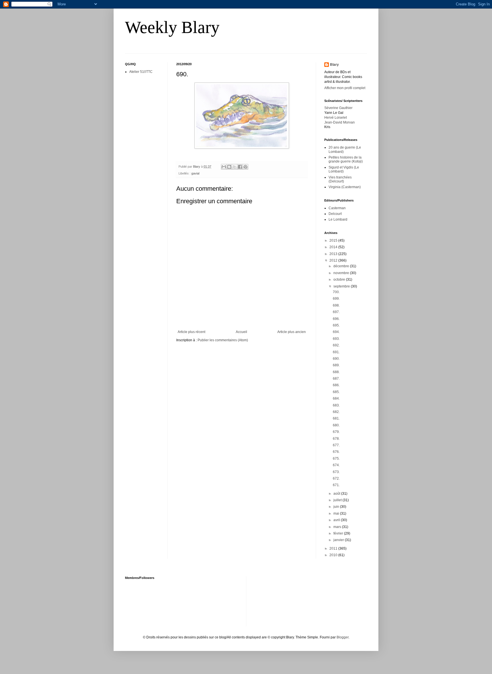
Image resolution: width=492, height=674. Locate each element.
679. (336, 432)
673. (336, 472)
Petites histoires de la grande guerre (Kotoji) (346, 159)
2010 (333, 555)
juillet (338, 500)
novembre (341, 273)
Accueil (241, 332)
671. (336, 485)
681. (336, 418)
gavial (195, 173)
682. (336, 412)
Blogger (342, 637)
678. (336, 439)
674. (336, 465)
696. (336, 319)
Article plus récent (191, 332)
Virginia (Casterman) (345, 187)
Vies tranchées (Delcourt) (340, 179)
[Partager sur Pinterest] (245, 167)
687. (336, 379)
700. (336, 292)
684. (336, 398)
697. (336, 312)
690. (336, 359)
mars (337, 527)
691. (336, 352)
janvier (339, 540)
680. (336, 425)
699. (336, 299)
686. (336, 385)
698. (336, 305)
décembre (341, 266)
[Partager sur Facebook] (240, 167)
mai (336, 513)
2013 (333, 254)
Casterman (337, 208)
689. (336, 365)
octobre (339, 279)
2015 (333, 241)
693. (336, 339)
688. (336, 372)
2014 (333, 247)
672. (336, 478)
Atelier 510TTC (141, 72)
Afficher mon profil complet (344, 88)
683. (336, 405)
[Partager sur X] (234, 167)
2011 (333, 548)
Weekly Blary (172, 27)
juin (336, 507)
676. (336, 452)
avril (337, 520)
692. (336, 345)
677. (336, 445)
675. (336, 459)
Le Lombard (338, 219)
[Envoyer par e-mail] (224, 167)
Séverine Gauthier (338, 108)
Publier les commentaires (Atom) (223, 340)
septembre (342, 286)
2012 (333, 260)
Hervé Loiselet (335, 118)
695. (336, 325)
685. (336, 392)
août (337, 494)
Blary (334, 65)
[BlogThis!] (229, 167)
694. (336, 332)
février (338, 533)
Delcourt (335, 214)
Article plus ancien (291, 332)
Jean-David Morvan (339, 122)
